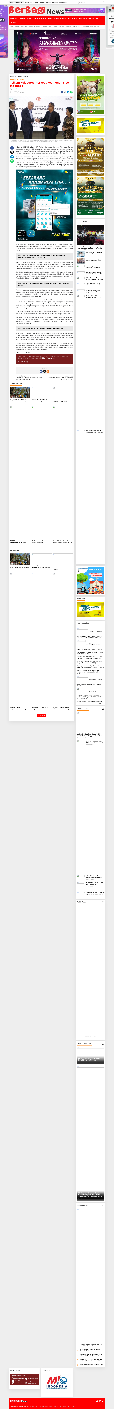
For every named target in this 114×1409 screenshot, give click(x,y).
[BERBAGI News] (37, 10)
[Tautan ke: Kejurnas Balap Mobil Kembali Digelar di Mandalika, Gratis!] (81, 894)
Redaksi (56, 1406)
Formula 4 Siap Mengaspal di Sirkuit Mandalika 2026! (90, 1350)
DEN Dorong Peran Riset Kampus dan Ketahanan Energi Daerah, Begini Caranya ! (93, 266)
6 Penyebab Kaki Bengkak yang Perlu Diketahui (93, 291)
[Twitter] (44, 371)
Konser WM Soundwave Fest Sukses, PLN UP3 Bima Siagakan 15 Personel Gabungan (62, 541)
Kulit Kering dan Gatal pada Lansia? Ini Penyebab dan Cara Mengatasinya (94, 253)
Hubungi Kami (72, 1406)
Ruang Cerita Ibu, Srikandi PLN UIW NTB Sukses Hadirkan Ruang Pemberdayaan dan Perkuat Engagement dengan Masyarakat (95, 273)
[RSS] (47, 371)
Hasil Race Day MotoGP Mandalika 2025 (91, 1364)
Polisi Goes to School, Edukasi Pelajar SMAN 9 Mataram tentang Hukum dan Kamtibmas (95, 259)
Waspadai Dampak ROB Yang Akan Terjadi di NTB (90, 653)
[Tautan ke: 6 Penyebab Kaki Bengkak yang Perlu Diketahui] (81, 291)
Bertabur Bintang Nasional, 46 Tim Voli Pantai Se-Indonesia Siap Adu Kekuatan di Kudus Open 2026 (91, 1345)
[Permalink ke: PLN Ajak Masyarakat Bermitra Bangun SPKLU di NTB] (42, 472)
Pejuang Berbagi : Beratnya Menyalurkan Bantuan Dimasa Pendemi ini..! (89, 666)
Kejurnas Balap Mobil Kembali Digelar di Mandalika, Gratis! (95, 893)
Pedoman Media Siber (45, 1406)
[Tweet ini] (65, 92)
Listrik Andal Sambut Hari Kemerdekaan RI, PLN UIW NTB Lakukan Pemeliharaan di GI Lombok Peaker (41, 400)
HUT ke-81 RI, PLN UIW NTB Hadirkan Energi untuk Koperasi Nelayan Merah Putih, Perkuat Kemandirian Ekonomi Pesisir (19, 400)
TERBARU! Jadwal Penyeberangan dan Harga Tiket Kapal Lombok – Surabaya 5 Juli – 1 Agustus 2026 (20, 541)
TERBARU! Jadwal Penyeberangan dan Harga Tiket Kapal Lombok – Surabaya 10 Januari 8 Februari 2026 (89, 694)
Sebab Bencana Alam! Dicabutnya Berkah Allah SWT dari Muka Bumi (94, 278)
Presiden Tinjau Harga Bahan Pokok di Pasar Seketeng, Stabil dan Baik (29, 377)
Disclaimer (63, 1406)
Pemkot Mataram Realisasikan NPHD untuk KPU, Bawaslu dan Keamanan (89, 702)
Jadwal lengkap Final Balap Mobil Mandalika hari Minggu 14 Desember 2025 (89, 735)
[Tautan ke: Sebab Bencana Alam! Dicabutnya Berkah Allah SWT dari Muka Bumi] (81, 279)
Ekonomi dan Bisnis (17, 79)
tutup (5, 5)
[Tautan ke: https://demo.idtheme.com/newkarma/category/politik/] (103, 902)
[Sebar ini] (62, 92)
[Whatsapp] (71, 92)
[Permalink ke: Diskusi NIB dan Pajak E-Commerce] (63, 393)
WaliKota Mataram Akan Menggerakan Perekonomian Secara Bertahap (88, 671)
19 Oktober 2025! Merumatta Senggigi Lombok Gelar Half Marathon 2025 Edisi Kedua (91, 1360)
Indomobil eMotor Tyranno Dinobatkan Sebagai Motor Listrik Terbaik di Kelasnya (94, 876)
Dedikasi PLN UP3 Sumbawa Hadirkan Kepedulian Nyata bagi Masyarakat (94, 296)
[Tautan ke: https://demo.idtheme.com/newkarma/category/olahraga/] (103, 1206)
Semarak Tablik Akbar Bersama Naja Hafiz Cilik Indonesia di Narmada (89, 657)
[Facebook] (41, 371)
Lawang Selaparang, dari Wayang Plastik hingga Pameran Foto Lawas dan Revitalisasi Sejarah (89, 248)
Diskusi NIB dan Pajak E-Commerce (60, 402)
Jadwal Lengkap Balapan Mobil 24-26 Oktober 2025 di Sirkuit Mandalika (91, 1355)
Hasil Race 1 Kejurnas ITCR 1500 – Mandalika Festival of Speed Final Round (94, 741)
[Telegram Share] (68, 92)
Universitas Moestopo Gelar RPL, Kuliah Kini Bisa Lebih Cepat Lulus (60, 377)
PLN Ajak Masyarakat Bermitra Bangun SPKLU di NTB (41, 541)
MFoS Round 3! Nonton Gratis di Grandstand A (94, 883)
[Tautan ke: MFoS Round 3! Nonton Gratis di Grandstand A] (80, 886)
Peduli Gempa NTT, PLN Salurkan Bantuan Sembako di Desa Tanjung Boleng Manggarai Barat (94, 284)
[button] (103, 2)
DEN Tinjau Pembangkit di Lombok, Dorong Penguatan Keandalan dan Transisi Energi (95, 431)
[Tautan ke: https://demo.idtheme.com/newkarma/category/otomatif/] (103, 709)
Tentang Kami (33, 1406)
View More (41, 715)
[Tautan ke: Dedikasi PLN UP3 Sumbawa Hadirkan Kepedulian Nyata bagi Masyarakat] (81, 361)
